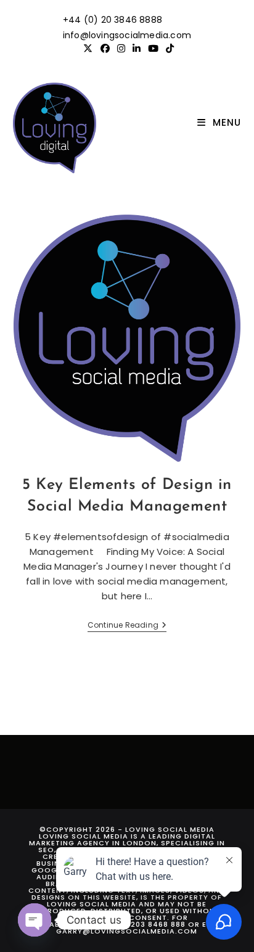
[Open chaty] (34, 920)
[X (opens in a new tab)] (88, 48)
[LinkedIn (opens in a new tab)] (136, 48)
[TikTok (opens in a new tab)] (168, 48)
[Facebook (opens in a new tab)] (105, 48)
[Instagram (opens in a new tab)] (121, 48)
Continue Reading (127, 626)
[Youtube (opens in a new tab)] (153, 48)
